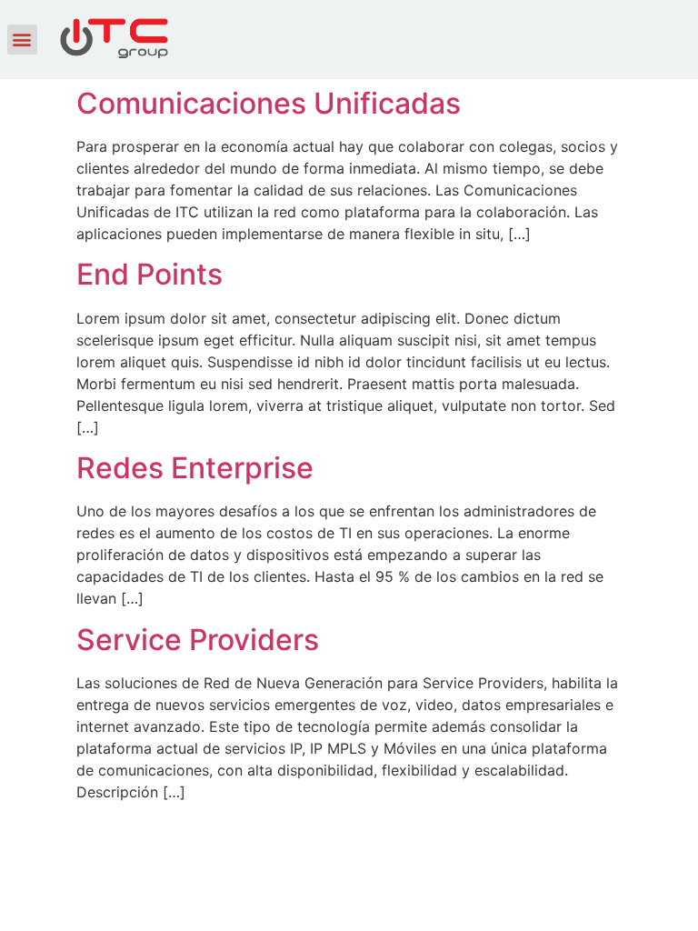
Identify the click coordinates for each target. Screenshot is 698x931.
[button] (22, 40)
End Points (149, 274)
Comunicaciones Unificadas (268, 103)
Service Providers (197, 639)
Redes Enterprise (195, 468)
